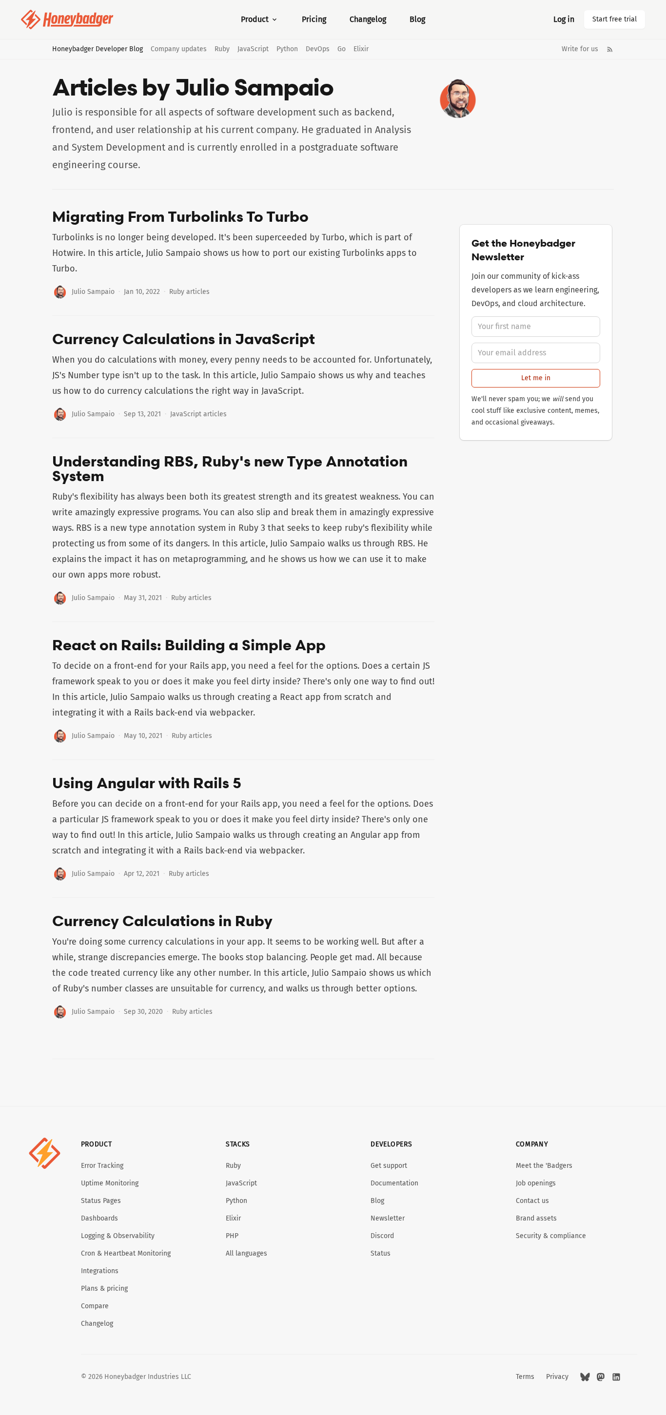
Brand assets (536, 1218)
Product (255, 19)
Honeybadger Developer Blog (97, 49)
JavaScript (253, 49)
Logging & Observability (118, 1236)
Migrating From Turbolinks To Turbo (180, 216)
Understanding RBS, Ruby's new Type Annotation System (230, 468)
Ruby (222, 49)
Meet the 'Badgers (544, 1166)
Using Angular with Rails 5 (146, 783)
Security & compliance (551, 1236)
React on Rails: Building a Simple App (189, 645)
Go (341, 49)
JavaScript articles (198, 414)
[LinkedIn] (616, 1377)
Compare (95, 1306)
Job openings (536, 1183)
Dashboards (99, 1218)
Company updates (179, 49)
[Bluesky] (585, 1377)
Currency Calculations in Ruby (162, 921)
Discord (382, 1236)
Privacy (557, 1377)
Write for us (580, 49)
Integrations (99, 1271)
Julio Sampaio (93, 292)
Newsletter (388, 1218)
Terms (525, 1377)
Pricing (314, 19)
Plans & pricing (104, 1288)
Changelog (368, 19)
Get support (389, 1166)
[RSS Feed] (610, 49)
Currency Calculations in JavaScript (183, 339)
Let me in (535, 378)
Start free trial (614, 19)
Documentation (394, 1183)
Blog (417, 19)
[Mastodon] (601, 1377)
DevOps (318, 49)
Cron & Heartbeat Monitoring (126, 1253)
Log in (563, 19)
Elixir (361, 49)
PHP (232, 1236)
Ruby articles (189, 292)
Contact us (532, 1201)
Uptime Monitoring (109, 1183)
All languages (246, 1253)
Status (381, 1253)
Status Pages (101, 1201)
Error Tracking (102, 1166)
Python (287, 49)
